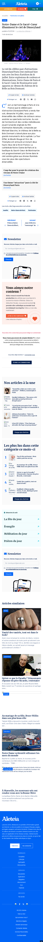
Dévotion (7, 731)
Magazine (21, 879)
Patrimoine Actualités (17, 16)
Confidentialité (21, 935)
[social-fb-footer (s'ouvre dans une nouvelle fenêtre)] (19, 904)
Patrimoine (32, 210)
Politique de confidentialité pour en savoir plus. (22, 254)
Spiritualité (21, 862)
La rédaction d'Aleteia (23, 31)
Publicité (21, 888)
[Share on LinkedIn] (24, 99)
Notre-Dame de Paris (18, 210)
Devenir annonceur (21, 925)
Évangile (9, 526)
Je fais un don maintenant (15, 316)
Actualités (5, 16)
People (6, 694)
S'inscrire (9, 259)
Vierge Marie (8, 769)
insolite (5, 210)
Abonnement (21, 882)
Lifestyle (21, 859)
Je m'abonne (8, 9)
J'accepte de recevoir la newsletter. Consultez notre (22, 254)
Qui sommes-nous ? (21, 917)
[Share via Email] (31, 99)
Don (21, 885)
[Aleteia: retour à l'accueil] (21, 4)
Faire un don (21, 914)
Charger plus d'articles (21, 432)
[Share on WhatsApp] (35, 99)
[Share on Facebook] (21, 99)
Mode (6, 611)
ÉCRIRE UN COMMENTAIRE (21, 362)
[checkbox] (4, 253)
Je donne (21, 9)
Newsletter (21, 874)
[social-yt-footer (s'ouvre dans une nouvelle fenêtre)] (16, 904)
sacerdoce (7, 657)
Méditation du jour (15, 533)
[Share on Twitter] (28, 99)
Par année (21, 897)
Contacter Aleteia (21, 928)
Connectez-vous (30, 355)
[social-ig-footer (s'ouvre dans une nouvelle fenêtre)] (27, 904)
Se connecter (26, 846)
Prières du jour (13, 541)
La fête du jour (13, 519)
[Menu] (8, 3)
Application (21, 877)
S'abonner (15, 846)
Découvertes (22, 865)
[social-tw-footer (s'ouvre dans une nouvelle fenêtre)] (23, 904)
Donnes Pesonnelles (21, 932)
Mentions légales (21, 921)
